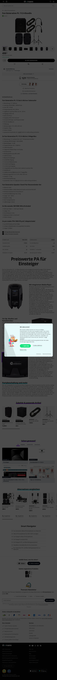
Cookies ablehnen (37, 345)
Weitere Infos (23, 350)
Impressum (38, 353)
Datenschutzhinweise (47, 353)
